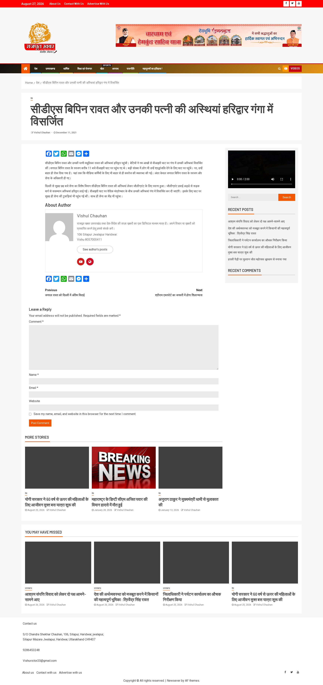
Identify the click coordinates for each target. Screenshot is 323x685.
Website (34, 401)
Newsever (173, 680)
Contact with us (74, 3)
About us (55, 3)
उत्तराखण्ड (50, 68)
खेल (102, 68)
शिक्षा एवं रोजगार (84, 68)
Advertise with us (98, 3)
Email (33, 388)
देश (35, 68)
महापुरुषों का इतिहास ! (152, 68)
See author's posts (95, 249)
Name (34, 375)
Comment (36, 321)
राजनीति (130, 68)
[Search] (279, 68)
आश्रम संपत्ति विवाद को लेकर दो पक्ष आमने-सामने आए (256, 221)
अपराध (115, 68)
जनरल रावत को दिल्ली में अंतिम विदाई (64, 292)
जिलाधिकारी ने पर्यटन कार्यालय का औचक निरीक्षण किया (257, 240)
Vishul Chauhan (42, 132)
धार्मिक (66, 68)
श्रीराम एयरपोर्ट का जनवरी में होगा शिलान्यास (178, 292)
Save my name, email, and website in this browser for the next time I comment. (85, 414)
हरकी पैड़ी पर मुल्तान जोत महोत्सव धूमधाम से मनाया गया (257, 259)
